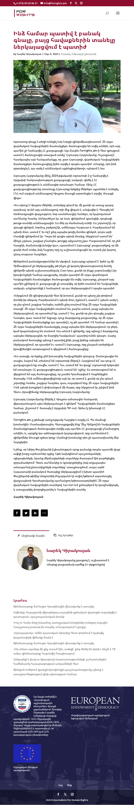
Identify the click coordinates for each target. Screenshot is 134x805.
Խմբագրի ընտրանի (84, 54)
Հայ (60, 785)
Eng (69, 785)
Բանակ (65, 54)
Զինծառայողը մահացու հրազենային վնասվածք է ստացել (53, 606)
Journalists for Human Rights (71, 800)
